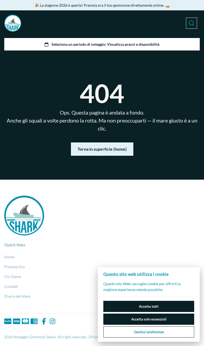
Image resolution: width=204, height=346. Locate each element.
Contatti (11, 286)
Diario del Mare (17, 296)
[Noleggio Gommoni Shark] (12, 23)
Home (9, 257)
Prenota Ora (14, 266)
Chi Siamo (12, 276)
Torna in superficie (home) (102, 148)
